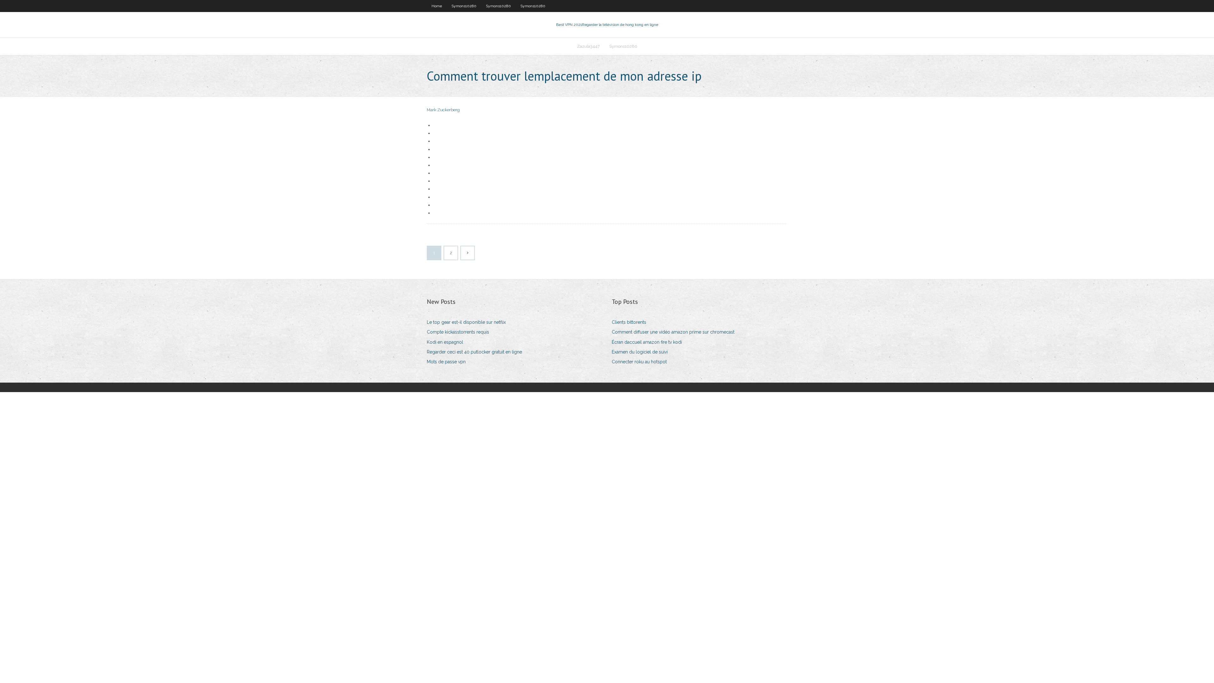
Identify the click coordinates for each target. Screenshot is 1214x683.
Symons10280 (463, 6)
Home (437, 6)
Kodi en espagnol (445, 342)
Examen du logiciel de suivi (640, 351)
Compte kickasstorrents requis (458, 332)
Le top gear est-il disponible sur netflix (466, 322)
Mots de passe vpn (446, 361)
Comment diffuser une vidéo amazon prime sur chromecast (673, 332)
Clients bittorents (629, 322)
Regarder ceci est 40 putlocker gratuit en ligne (474, 351)
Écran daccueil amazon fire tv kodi (647, 342)
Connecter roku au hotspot (639, 361)
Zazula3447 (588, 46)
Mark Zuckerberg (443, 110)
